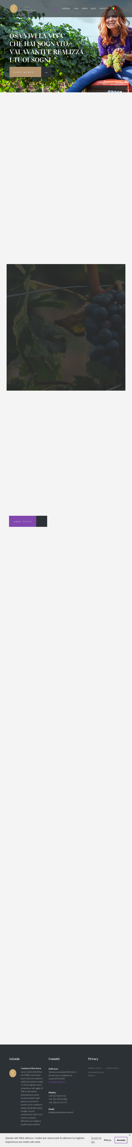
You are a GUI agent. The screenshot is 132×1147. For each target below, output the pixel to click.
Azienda (66, 8)
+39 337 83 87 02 (57, 1096)
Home (55, 8)
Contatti (103, 8)
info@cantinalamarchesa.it (61, 1112)
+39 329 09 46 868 (58, 1099)
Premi (85, 8)
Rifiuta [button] (107, 1140)
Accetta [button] (121, 1140)
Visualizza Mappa (57, 1082)
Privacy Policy (95, 1068)
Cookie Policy (112, 1068)
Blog (93, 8)
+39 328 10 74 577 (58, 1102)
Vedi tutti (23, 521)
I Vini (76, 8)
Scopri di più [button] (96, 1140)
